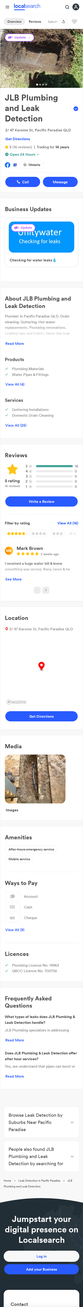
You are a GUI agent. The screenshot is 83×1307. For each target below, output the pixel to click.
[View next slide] (45, 590)
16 (76, 466)
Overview (14, 21)
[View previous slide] (37, 590)
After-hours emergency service (31, 849)
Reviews (35, 21)
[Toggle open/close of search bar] (67, 7)
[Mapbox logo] (16, 702)
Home (7, 1180)
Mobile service (19, 859)
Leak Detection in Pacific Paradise (39, 1180)
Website (34, 165)
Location (54, 21)
